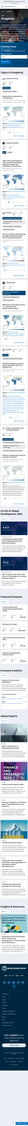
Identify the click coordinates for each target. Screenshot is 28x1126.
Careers (4, 1000)
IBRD (6, 975)
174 (3, 148)
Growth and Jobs (12, 143)
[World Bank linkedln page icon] (13, 982)
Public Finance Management (11, 297)
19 (9, 84)
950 (14, 214)
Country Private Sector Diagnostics (10, 681)
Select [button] (3, 56)
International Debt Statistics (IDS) (13, 638)
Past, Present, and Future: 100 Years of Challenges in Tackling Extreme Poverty (14, 576)
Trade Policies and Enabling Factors (13, 442)
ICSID (21, 975)
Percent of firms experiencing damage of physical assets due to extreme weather (13, 236)
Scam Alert (20, 1061)
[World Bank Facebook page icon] (4, 982)
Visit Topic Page (19, 136)
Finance (9, 213)
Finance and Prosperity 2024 (12, 784)
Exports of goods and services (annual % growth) (13, 456)
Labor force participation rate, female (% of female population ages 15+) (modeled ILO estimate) (12, 163)
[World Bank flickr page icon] (14, 986)
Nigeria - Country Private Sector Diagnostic (12, 699)
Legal (5, 1058)
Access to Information (10, 1061)
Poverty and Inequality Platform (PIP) (11, 654)
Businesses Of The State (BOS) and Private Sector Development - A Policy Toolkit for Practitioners (13, 940)
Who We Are (5, 994)
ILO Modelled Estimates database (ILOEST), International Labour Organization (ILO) (13, 197)
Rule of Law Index (13, 332)
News (3, 997)
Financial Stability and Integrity (12, 226)
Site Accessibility (20, 1058)
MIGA (17, 975)
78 (13, 351)
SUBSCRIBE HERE (14, 1045)
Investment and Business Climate (12, 450)
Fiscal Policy (6, 88)
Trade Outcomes (8, 439)
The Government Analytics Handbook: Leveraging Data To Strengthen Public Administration (14, 863)
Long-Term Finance (8, 229)
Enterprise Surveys (13, 263)
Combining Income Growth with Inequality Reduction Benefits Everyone (12, 541)
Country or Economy (6, 54)
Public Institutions (8, 300)
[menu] (26, 6)
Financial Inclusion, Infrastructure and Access (12, 222)
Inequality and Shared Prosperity (12, 358)
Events (4, 1017)
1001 (3, 435)
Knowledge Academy (8, 1022)
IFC (13, 975)
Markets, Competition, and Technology (11, 446)
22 (9, 288)
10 (9, 148)
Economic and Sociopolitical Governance (11, 293)
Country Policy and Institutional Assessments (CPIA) (12, 609)
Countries (5, 1005)
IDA (10, 975)
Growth (9, 152)
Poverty (9, 350)
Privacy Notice (11, 1058)
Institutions (10, 283)
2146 (3, 84)
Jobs (4, 152)
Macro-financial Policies (10, 91)
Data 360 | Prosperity (10, 6)
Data (3, 1020)
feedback (15, 3)
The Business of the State (11, 843)
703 (3, 288)
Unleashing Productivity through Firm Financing (11, 885)
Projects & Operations (8, 1011)
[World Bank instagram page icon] (18, 982)
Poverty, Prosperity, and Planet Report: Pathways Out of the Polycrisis (14, 804)
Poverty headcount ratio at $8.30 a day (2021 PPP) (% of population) (13, 365)
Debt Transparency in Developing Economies (10, 747)
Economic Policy (12, 78)
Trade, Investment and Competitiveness (14, 429)
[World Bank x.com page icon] (9, 982)
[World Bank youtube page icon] (23, 982)
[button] (8, 132)
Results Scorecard (7, 1025)
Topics (4, 1008)
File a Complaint (14, 1064)
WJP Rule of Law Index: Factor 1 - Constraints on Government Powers (13, 306)
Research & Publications (9, 1014)
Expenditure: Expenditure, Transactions (12, 97)
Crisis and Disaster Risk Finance (12, 218)
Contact (4, 1002)
